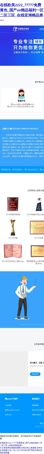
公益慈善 (8, 405)
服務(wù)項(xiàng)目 (12, 410)
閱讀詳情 (35, 374)
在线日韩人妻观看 (28, 448)
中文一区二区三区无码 (17, 450)
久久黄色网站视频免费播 (10, 448)
